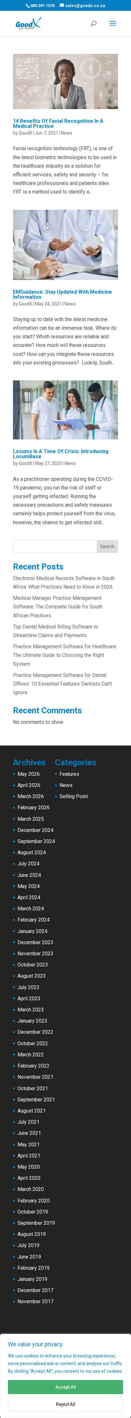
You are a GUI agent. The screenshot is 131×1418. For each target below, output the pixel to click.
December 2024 (35, 830)
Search (107, 546)
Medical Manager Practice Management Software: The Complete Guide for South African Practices (57, 606)
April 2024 (28, 897)
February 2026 (33, 808)
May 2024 (28, 886)
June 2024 (29, 875)
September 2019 (36, 1223)
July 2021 (28, 1122)
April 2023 (28, 999)
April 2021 (28, 1156)
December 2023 (35, 942)
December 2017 (35, 1290)
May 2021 (28, 1145)
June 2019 (29, 1257)
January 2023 (32, 1021)
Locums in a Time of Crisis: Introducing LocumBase (60, 453)
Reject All (65, 1404)
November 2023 (35, 954)
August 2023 (31, 976)
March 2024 (30, 909)
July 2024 (28, 864)
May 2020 (28, 1167)
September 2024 (36, 841)
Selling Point (73, 796)
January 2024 (32, 931)
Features (69, 774)
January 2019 (32, 1279)
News (66, 133)
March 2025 (30, 819)
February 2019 (33, 1268)
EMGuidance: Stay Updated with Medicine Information (62, 294)
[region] (65, 1376)
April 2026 (28, 785)
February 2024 (33, 920)
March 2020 (30, 1189)
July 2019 (28, 1245)
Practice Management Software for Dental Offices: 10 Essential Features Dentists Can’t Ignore (62, 683)
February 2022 (33, 1066)
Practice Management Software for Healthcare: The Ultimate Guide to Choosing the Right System (65, 655)
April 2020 (28, 1178)
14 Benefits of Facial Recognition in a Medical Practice (58, 123)
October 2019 (32, 1212)
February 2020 (33, 1201)
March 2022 (30, 1055)
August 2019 (31, 1234)
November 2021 (35, 1077)
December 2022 (35, 1032)
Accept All (65, 1387)
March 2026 (30, 796)
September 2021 (36, 1100)
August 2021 (31, 1111)
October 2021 (32, 1088)
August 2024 (31, 852)
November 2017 (35, 1301)
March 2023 (30, 1010)
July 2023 (28, 987)
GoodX (25, 133)
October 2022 (32, 1043)
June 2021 (29, 1133)
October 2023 (32, 965)
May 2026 (28, 774)
